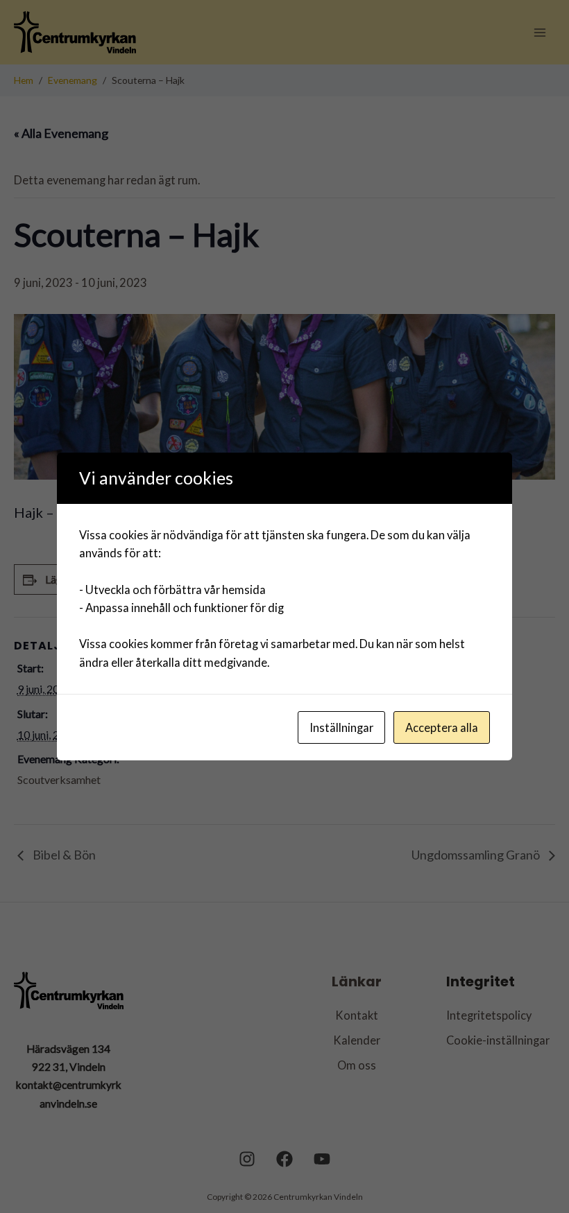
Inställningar (341, 727)
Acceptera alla (441, 727)
